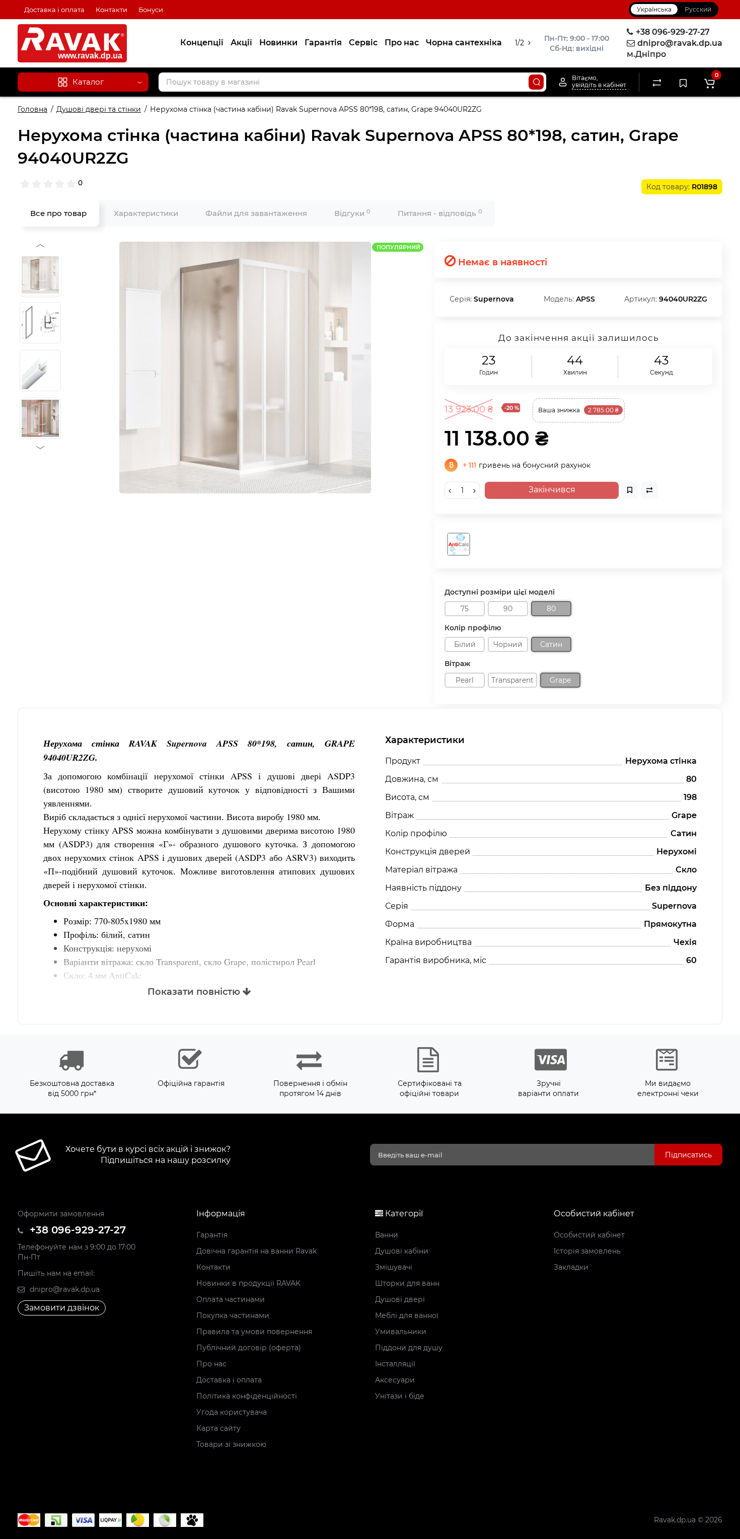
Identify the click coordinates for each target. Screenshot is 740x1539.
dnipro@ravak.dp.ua (64, 1289)
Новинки (278, 42)
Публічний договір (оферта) (248, 1347)
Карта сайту (218, 1428)
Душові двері (400, 1299)
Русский (698, 9)
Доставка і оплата (54, 10)
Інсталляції (395, 1363)
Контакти (111, 10)
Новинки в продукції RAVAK (248, 1283)
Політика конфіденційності (246, 1396)
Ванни (386, 1234)
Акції (241, 42)
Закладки (571, 1267)
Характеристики (146, 213)
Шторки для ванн (407, 1283)
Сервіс (363, 42)
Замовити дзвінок (61, 1307)
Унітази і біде (399, 1396)
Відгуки (352, 213)
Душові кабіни (401, 1251)
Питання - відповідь (440, 213)
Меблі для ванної (406, 1315)
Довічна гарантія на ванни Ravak (256, 1251)
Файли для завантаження (256, 213)
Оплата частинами (230, 1299)
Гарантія (323, 42)
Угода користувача (231, 1412)
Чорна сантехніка (464, 42)
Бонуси (150, 10)
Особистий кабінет (589, 1234)
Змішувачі (393, 1267)
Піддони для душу (408, 1347)
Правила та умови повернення (254, 1331)
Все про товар (58, 213)
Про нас (402, 42)
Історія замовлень (587, 1251)
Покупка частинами (232, 1315)
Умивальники (400, 1331)
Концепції (202, 42)
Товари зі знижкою (231, 1444)
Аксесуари (395, 1379)
